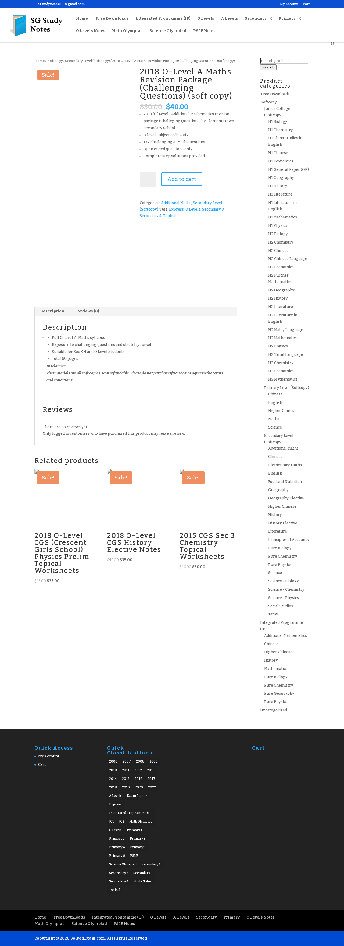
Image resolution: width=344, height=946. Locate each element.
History (275, 515)
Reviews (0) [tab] (87, 311)
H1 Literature (280, 194)
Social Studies (280, 606)
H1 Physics (277, 225)
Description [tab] (52, 311)
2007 (127, 761)
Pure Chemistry (282, 556)
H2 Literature (280, 306)
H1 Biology (277, 121)
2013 (151, 770)
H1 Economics (280, 161)
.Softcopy (55, 61)
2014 (113, 779)
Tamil (273, 614)
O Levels (205, 19)
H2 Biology (278, 234)
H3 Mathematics (283, 379)
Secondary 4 (151, 216)
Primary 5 (138, 847)
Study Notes (143, 881)
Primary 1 (134, 830)
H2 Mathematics (283, 338)
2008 (140, 761)
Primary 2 (117, 838)
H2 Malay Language (285, 330)
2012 (138, 770)
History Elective (282, 523)
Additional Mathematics (285, 635)
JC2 (121, 821)
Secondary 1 (151, 864)
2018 (113, 787)
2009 (153, 761)
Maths (273, 419)
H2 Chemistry (280, 242)
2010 (113, 770)
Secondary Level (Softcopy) (87, 61)
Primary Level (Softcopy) (286, 387)
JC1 (111, 821)
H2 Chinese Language (287, 258)
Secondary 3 (213, 209)
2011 (125, 770)
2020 (139, 787)
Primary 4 (117, 847)
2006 (113, 761)
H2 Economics (281, 267)
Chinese (275, 394)
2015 (126, 779)
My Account (289, 4)
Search (268, 67)
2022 (152, 787)
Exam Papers (137, 796)
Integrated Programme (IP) (163, 19)
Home (82, 19)
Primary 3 (137, 838)
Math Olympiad (127, 31)
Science (275, 427)
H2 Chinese (278, 250)
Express (176, 209)
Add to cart (181, 179)
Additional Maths (176, 203)
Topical (169, 216)
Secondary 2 (118, 873)
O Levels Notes (90, 31)
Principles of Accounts (288, 539)
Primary (287, 19)
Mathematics (276, 668)
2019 (126, 787)
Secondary (256, 19)
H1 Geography (281, 177)
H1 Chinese (278, 153)
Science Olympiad (168, 31)
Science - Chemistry (286, 589)
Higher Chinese (282, 410)
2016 (138, 779)
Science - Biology (283, 581)
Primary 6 (117, 856)
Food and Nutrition (285, 481)
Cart (306, 4)
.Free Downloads (112, 19)
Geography (278, 490)
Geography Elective (286, 498)
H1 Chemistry (280, 130)
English (275, 402)
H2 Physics (278, 346)
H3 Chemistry (280, 363)
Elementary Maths (285, 465)
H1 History (277, 186)
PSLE (134, 856)
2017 (151, 779)
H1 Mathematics (282, 217)
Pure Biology (280, 548)
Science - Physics (283, 598)
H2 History (278, 298)
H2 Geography (281, 290)
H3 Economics (281, 371)
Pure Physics (280, 564)
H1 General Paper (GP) (288, 169)
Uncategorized (273, 710)
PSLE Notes (204, 31)
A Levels (229, 19)
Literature (277, 531)
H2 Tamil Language (285, 354)
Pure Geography (279, 693)
